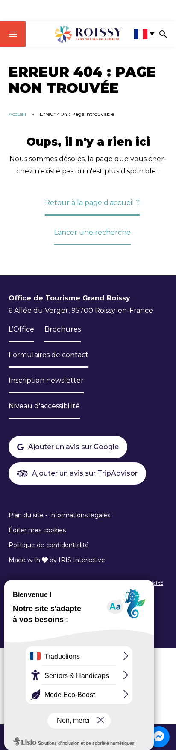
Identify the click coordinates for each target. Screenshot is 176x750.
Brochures (62, 329)
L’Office (21, 329)
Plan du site (26, 515)
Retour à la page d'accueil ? (92, 203)
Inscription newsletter (46, 380)
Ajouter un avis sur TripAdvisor (85, 473)
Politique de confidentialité (49, 545)
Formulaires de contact (48, 355)
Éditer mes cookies (37, 530)
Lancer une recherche (92, 232)
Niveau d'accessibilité (44, 406)
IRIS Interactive (82, 560)
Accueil (17, 114)
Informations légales (79, 515)
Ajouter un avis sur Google (73, 447)
